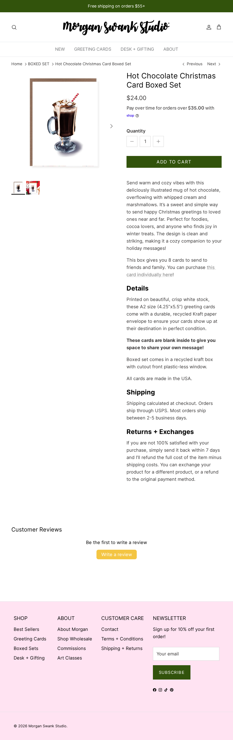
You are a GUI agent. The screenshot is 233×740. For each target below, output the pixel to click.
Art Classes (69, 658)
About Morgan (72, 629)
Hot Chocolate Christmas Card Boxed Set (93, 64)
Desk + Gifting (29, 658)
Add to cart (174, 162)
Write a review (116, 554)
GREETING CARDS (92, 49)
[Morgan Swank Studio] (116, 27)
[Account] (208, 27)
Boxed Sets (26, 648)
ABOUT (170, 49)
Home (16, 64)
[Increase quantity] (158, 141)
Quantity (136, 131)
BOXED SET (38, 64)
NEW (60, 49)
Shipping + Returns (121, 648)
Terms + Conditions (122, 639)
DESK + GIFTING (137, 49)
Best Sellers (26, 629)
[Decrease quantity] (132, 141)
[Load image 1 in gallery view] (63, 123)
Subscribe (172, 672)
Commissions (71, 648)
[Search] (14, 27)
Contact (109, 629)
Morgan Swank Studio (47, 726)
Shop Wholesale (74, 639)
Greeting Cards (30, 639)
